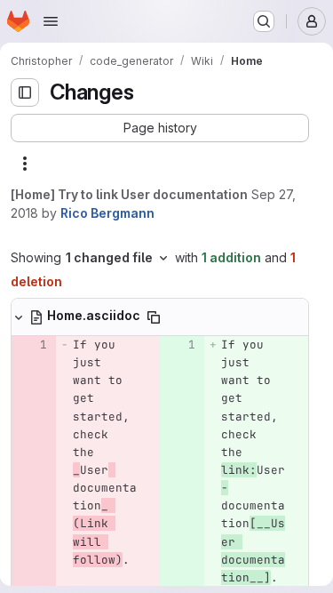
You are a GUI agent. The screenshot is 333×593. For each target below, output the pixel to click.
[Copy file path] (153, 317)
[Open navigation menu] (50, 21)
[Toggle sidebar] (25, 92)
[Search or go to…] (263, 21)
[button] (160, 128)
